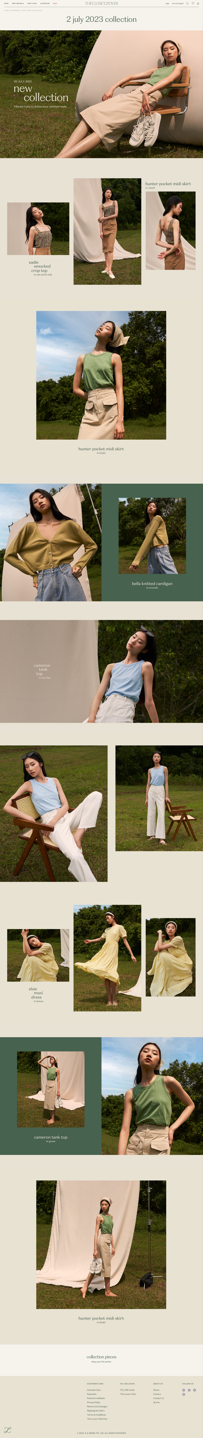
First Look (32, 3)
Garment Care (94, 1390)
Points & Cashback (96, 1398)
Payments (91, 1394)
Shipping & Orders (96, 1410)
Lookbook (45, 3)
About (156, 1390)
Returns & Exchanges (97, 1406)
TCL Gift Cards (127, 1390)
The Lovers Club (128, 1394)
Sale (55, 3)
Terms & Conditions (96, 1415)
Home (6, 10)
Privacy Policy (93, 1402)
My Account (178, 4)
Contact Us (158, 1398)
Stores (156, 1402)
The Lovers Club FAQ (97, 1419)
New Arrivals (18, 3)
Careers (157, 1394)
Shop (6, 3)
